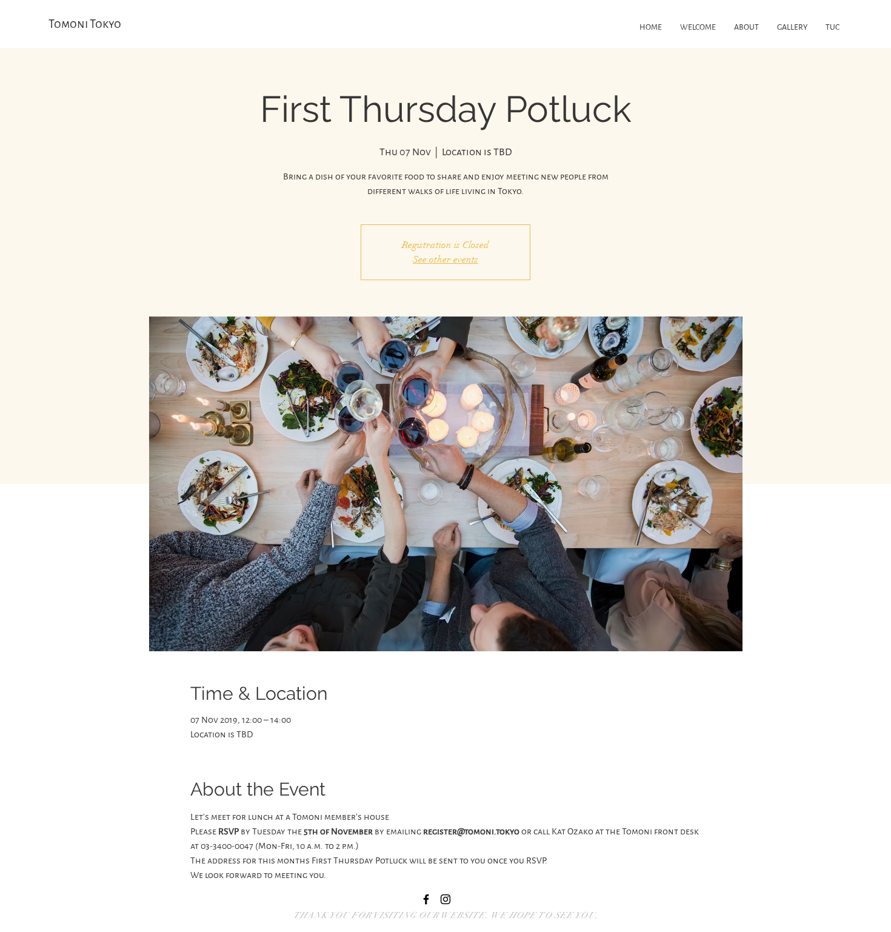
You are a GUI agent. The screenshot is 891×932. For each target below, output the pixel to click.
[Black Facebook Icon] (426, 899)
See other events (445, 259)
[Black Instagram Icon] (445, 899)
